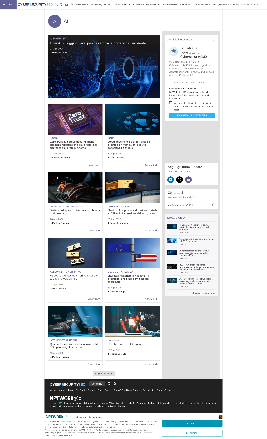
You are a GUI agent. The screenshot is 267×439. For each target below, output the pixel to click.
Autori (62, 390)
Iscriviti (192, 115)
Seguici (95, 383)
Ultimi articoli (82, 4)
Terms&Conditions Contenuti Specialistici (134, 390)
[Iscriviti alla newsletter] (188, 179)
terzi (176, 109)
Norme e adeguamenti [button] (146, 4)
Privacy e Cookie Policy (99, 390)
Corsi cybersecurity (249, 4)
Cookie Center (164, 390)
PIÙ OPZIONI (192, 433)
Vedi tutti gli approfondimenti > (203, 293)
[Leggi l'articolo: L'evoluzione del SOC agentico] (132, 337)
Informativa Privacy (179, 95)
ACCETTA (192, 423)
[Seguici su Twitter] (179, 179)
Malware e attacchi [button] (122, 4)
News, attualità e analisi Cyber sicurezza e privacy (217, 4)
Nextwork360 (56, 403)
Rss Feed (80, 390)
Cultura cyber (186, 4)
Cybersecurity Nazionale (101, 4)
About (53, 390)
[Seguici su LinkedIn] (170, 179)
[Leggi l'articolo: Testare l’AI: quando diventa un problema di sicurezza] (75, 203)
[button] (8, 4)
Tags (70, 390)
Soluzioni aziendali (170, 4)
